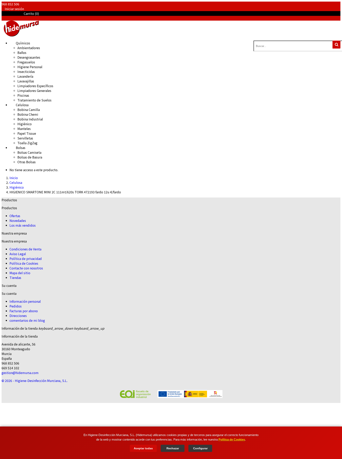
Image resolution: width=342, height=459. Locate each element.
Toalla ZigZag (27, 142)
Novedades (18, 220)
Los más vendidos (23, 225)
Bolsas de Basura (29, 157)
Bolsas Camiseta (29, 152)
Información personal (25, 301)
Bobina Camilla (28, 109)
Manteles (24, 128)
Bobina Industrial (30, 119)
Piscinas (23, 95)
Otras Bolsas (26, 161)
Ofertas (15, 215)
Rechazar (172, 448)
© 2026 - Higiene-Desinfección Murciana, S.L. (34, 380)
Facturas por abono (24, 310)
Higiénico (24, 123)
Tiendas (15, 277)
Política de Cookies (231, 439)
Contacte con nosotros (26, 268)
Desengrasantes (28, 57)
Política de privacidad (26, 258)
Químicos (20, 43)
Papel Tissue (26, 133)
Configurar (200, 448)
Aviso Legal (18, 253)
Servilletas (25, 138)
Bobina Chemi (27, 114)
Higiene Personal (29, 66)
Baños (21, 52)
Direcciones (18, 315)
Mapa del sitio (20, 272)
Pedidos (16, 306)
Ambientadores (28, 47)
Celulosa (19, 104)
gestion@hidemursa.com (20, 372)
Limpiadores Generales (34, 90)
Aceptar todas (143, 448)
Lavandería (25, 76)
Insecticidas (26, 71)
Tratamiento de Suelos (34, 100)
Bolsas (17, 147)
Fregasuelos (26, 62)
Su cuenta (9, 285)
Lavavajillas (25, 81)
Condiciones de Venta (25, 249)
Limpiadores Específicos (35, 85)
